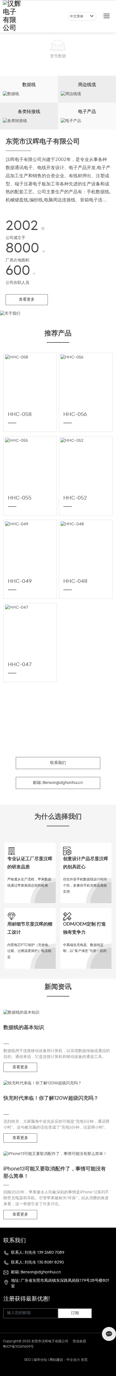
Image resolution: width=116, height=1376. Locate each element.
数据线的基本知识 (23, 1027)
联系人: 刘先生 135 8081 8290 (37, 1262)
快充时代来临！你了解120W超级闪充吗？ (51, 1098)
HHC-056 (75, 414)
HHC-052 (75, 498)
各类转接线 (29, 112)
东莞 (84, 1360)
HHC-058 (20, 414)
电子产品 (87, 112)
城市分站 (40, 1360)
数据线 (29, 85)
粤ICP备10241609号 (18, 1347)
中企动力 (73, 1360)
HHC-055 (20, 498)
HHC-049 (20, 581)
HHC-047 (20, 665)
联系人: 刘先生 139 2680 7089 (37, 1253)
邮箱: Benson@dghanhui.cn (36, 1272)
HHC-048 (75, 581)
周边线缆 (87, 85)
